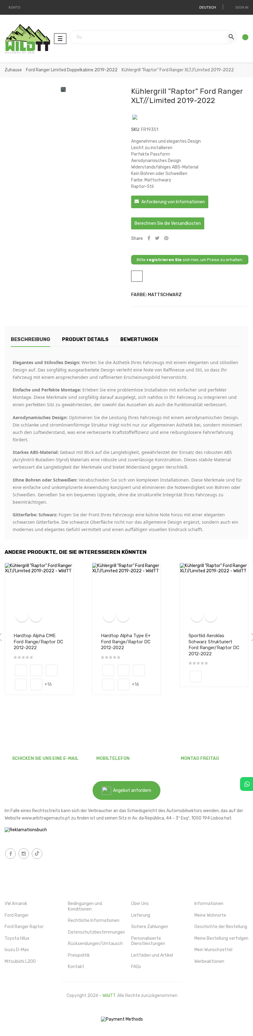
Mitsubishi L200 (20, 961)
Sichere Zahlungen (149, 926)
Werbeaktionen (209, 961)
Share (148, 238)
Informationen (208, 903)
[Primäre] (21, 670)
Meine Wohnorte (210, 915)
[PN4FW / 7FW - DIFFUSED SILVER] (51, 670)
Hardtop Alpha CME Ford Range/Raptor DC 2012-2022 (38, 642)
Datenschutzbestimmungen (96, 932)
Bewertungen (139, 339)
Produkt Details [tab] (85, 339)
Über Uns (140, 903)
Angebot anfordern (131, 790)
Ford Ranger (17, 915)
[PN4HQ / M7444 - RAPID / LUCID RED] (36, 684)
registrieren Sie (164, 259)
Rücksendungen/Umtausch (95, 943)
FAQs (136, 966)
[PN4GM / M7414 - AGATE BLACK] (21, 684)
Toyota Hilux (17, 938)
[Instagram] (24, 853)
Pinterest (166, 238)
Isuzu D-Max (17, 949)
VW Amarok (16, 903)
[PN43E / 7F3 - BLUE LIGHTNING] (36, 670)
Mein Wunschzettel (213, 949)
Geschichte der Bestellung (220, 926)
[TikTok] (37, 853)
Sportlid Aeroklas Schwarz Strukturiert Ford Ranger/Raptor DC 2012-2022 (214, 645)
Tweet (157, 238)
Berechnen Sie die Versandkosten (168, 223)
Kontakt (76, 966)
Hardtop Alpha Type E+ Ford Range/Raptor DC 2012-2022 (126, 642)
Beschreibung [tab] (30, 339)
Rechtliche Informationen (93, 920)
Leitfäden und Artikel (152, 955)
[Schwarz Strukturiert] (195, 676)
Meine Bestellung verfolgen (221, 938)
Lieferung (140, 915)
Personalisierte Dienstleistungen (148, 941)
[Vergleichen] (22, 615)
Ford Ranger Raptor (24, 926)
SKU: (135, 129)
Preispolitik (79, 955)
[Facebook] (10, 853)
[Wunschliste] (243, 38)
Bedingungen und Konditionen (85, 906)
